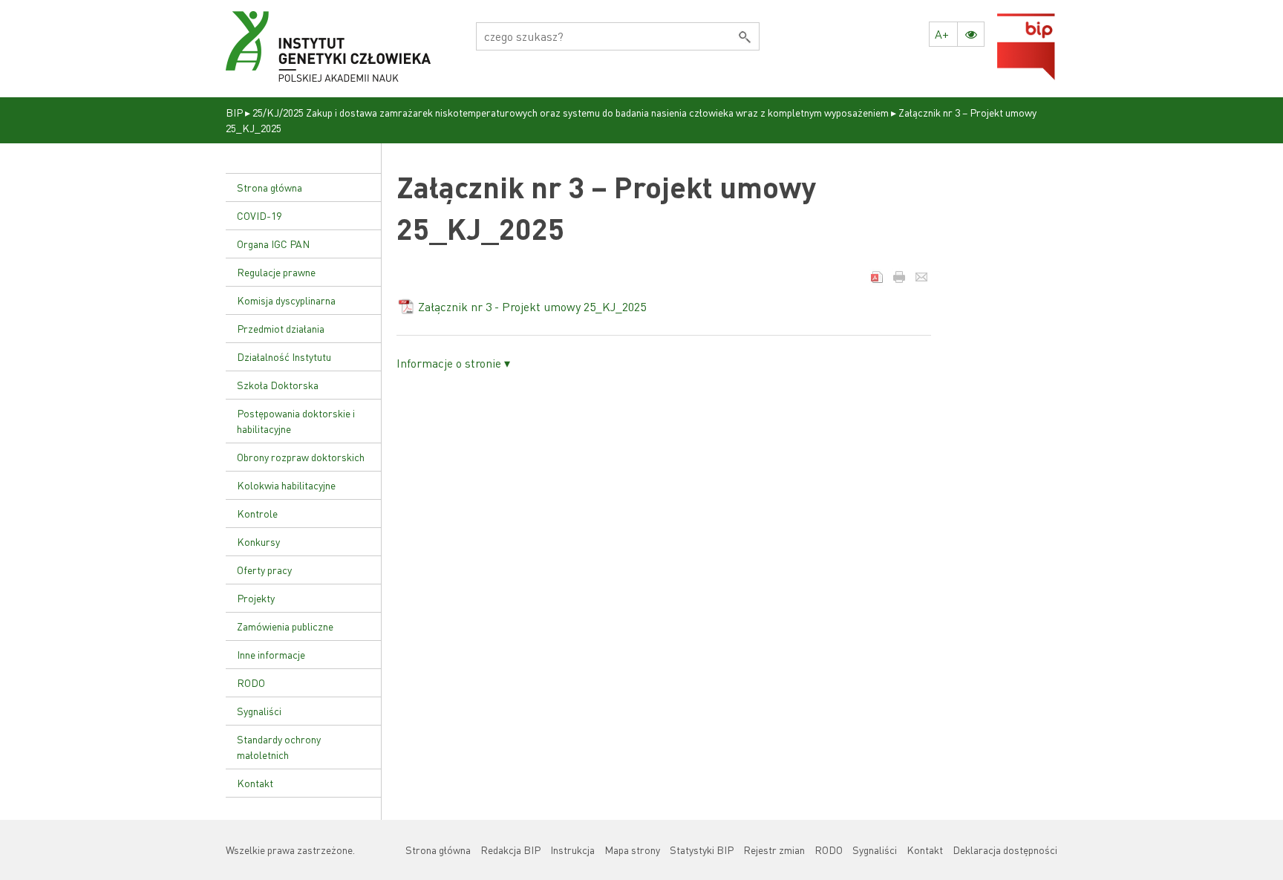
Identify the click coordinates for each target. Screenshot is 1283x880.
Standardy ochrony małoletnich (279, 746)
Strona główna (269, 187)
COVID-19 (259, 215)
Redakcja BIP (510, 849)
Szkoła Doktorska (278, 384)
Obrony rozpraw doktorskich (301, 456)
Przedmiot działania (280, 328)
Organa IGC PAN (273, 243)
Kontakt (255, 782)
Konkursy (258, 541)
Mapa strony (632, 849)
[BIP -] (328, 46)
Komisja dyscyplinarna (286, 300)
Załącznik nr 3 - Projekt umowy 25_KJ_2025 (532, 306)
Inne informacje (271, 654)
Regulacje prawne (276, 271)
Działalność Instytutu (284, 356)
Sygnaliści (259, 710)
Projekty (256, 597)
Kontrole (257, 513)
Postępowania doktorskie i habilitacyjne (296, 420)
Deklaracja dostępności (1005, 849)
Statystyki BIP (702, 849)
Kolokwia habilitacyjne (286, 485)
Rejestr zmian (774, 849)
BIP (234, 112)
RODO (251, 682)
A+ (942, 34)
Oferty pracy (264, 569)
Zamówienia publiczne (285, 626)
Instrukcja (572, 849)
